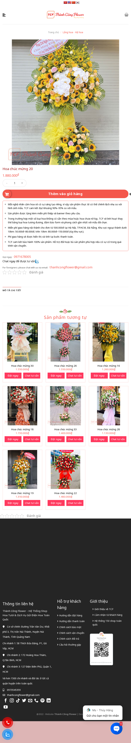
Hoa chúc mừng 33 (65, 429)
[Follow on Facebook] (6, 700)
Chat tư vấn (32, 375)
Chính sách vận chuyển (71, 633)
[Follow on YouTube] (6, 707)
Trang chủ (53, 32)
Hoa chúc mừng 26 (65, 365)
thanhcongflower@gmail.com (70, 267)
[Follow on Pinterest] (42, 700)
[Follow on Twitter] (24, 700)
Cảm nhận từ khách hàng (108, 614)
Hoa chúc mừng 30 (22, 365)
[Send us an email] (30, 700)
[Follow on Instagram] (12, 700)
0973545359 (14, 689)
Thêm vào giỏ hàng (65, 193)
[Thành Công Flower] (65, 15)
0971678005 (22, 257)
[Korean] (78, 2)
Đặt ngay (13, 375)
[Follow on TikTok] (18, 700)
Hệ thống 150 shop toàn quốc (107, 622)
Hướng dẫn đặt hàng (70, 615)
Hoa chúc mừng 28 (108, 429)
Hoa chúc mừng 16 (108, 365)
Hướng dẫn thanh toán (72, 621)
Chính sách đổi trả (69, 638)
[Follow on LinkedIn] (49, 700)
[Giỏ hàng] (126, 14)
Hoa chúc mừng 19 (22, 493)
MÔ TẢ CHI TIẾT (12, 290)
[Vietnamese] (65, 2)
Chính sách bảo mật (70, 627)
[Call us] (36, 700)
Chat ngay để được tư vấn (19, 261)
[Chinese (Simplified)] (74, 2)
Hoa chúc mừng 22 (65, 493)
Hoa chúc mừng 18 (22, 429)
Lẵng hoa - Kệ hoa (73, 32)
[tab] (12, 290)
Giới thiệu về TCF (103, 609)
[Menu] (5, 14)
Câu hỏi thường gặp (70, 644)
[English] (69, 2)
